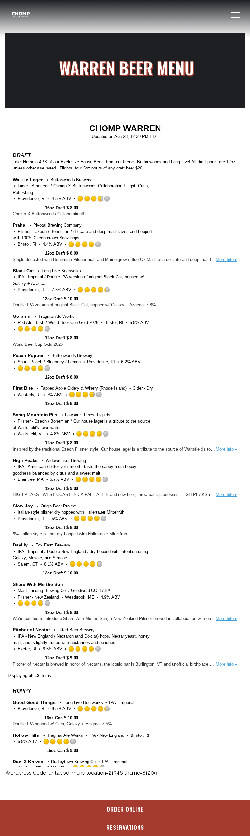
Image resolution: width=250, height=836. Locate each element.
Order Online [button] (125, 809)
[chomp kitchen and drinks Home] (33, 15)
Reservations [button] (125, 827)
